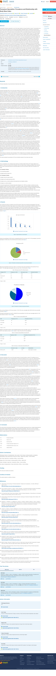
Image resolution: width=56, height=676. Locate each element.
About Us (2, 655)
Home (1, 4)
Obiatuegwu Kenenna (4, 13)
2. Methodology (46, 28)
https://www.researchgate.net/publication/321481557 (12, 548)
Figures (50, 16)
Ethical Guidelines (38, 661)
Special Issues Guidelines (30, 664)
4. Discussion (46, 31)
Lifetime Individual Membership (40, 664)
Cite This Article (46, 47)
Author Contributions (46, 39)
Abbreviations (45, 37)
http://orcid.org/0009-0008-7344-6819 (10, 638)
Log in (43, 1)
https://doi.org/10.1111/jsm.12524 (8, 506)
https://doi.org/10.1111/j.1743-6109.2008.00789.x (11, 523)
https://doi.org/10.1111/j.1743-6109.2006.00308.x (11, 486)
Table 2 (10, 314)
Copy (3, 578)
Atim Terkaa (10, 13)
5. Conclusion (46, 33)
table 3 (13, 330)
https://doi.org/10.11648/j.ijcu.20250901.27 (8, 576)
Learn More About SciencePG (5, 660)
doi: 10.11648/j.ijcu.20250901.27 (26, 593)
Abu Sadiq (31, 13)
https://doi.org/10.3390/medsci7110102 (9, 499)
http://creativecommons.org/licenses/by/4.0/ (22, 68)
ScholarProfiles (22, 664)
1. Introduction (46, 26)
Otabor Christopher (24, 13)
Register (47, 1)
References (45, 45)
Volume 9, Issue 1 (8, 4)
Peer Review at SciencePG (40, 658)
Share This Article (15, 21)
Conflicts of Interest (46, 43)
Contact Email (5, 626)
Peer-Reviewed (16, 7)
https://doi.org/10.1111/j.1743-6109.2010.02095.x (11, 529)
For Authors (28, 657)
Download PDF (5, 21)
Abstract (44, 20)
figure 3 (5, 311)
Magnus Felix (16, 13)
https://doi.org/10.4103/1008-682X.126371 (10, 512)
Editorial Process (38, 657)
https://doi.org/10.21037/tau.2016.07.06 (9, 517)
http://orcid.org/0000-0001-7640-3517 (10, 617)
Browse (11, 1)
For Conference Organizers (31, 661)
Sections (46, 16)
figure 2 (25, 239)
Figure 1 (4, 210)
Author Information (46, 49)
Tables (50, 18)
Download (9, 578)
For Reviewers (29, 658)
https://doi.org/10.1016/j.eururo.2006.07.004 (10, 491)
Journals (21, 657)
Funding (44, 41)
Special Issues (22, 658)
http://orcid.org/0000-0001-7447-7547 (10, 649)
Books (21, 661)
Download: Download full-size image (20, 231)
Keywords (45, 22)
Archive (4, 4)
